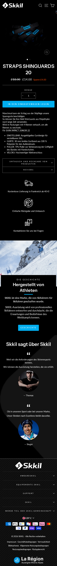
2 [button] (30, 60)
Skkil (28, 502)
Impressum (11, 542)
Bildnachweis (13, 546)
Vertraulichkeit (44, 542)
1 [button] (27, 59)
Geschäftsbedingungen (27, 542)
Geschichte (28, 328)
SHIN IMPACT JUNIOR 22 (18, 130)
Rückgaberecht (38, 549)
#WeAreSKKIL (28, 476)
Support (28, 493)
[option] (28, 33)
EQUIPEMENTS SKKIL (28, 485)
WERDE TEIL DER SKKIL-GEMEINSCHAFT (28, 511)
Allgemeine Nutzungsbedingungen (34, 546)
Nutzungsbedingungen (21, 549)
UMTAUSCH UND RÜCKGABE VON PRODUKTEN (29, 162)
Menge (28, 90)
